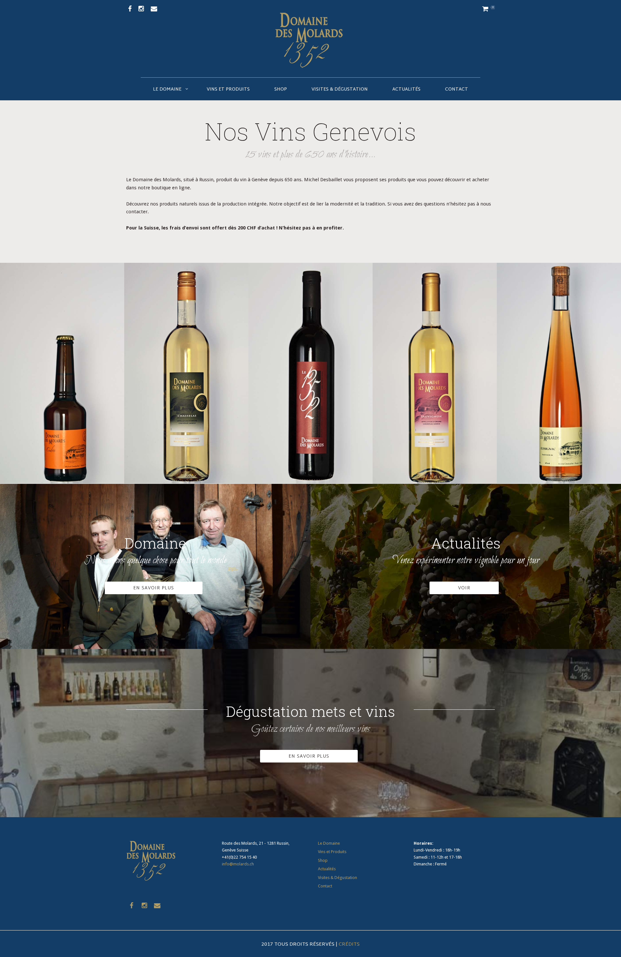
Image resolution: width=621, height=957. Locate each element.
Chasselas (186, 360)
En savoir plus (309, 756)
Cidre (61, 360)
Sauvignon (434, 360)
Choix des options (186, 411)
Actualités (406, 89)
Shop (280, 89)
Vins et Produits (228, 89)
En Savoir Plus (153, 588)
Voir (464, 588)
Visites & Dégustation (339, 89)
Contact (456, 89)
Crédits (349, 944)
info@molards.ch (238, 864)
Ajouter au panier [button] (62, 411)
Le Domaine (167, 89)
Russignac (559, 360)
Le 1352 (310, 360)
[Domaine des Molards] (310, 38)
